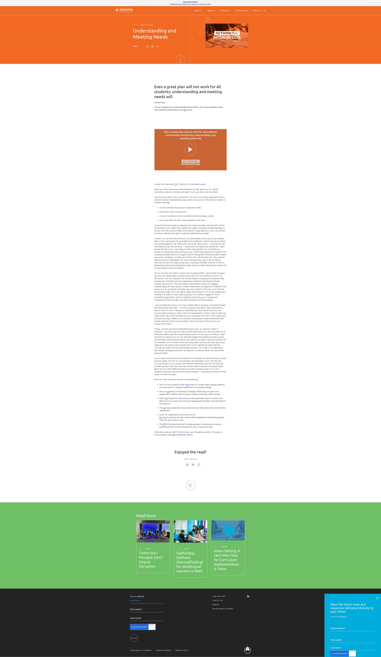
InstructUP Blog (242, 10)
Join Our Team (219, 596)
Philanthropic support (223, 609)
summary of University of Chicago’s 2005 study (186, 392)
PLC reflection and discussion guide (190, 184)
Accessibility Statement (141, 650)
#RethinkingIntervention (182, 435)
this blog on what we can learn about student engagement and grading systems (191, 417)
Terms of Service (163, 650)
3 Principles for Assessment (176, 398)
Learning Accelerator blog (174, 408)
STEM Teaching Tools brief (174, 424)
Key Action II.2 (191, 385)
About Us (197, 10)
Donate (216, 604)
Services (210, 10)
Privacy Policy (182, 650)
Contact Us (257, 10)
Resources (225, 10)
